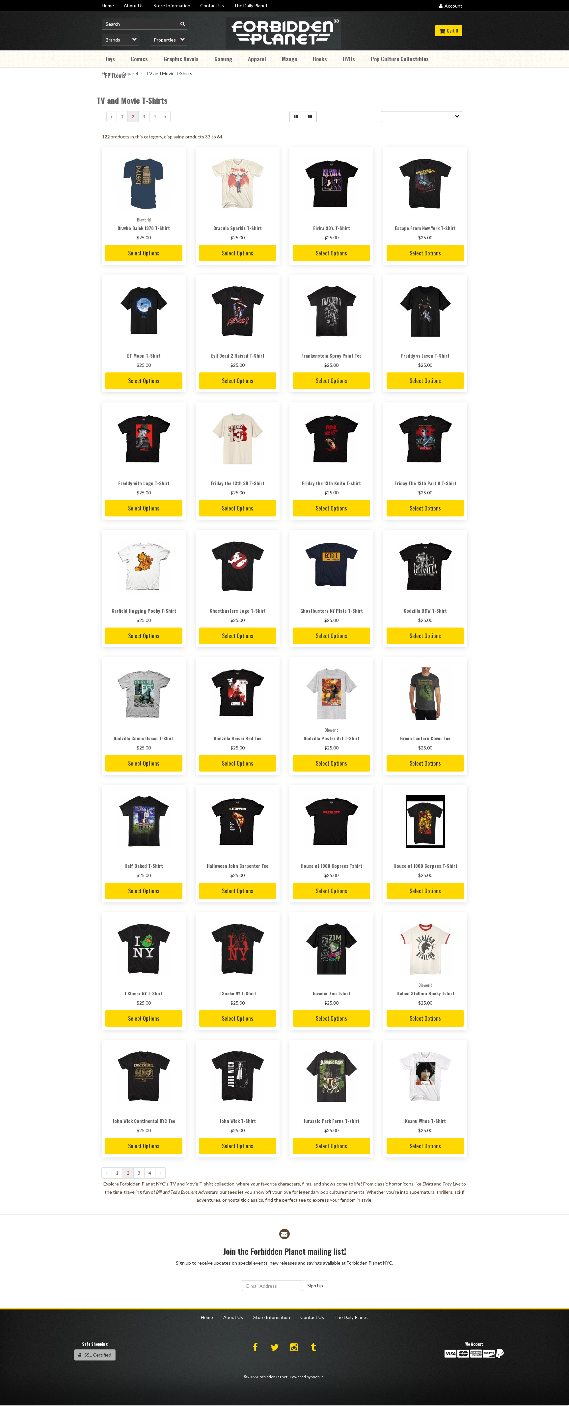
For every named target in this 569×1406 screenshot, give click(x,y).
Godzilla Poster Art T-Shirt (332, 738)
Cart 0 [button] (451, 30)
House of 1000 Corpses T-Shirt (425, 865)
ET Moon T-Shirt (144, 355)
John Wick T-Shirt (238, 1120)
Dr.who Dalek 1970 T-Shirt (144, 227)
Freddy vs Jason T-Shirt (425, 355)
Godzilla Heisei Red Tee (237, 738)
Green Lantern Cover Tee (425, 738)
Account (452, 6)
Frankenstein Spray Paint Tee (331, 355)
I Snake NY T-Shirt (237, 993)
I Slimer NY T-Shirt (144, 993)
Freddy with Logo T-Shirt (144, 483)
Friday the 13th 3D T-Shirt (237, 483)
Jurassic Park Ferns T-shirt (332, 1120)
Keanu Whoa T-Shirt (425, 1120)
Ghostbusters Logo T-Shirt (238, 610)
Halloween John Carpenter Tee (237, 865)
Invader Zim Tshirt (331, 993)
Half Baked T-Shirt (143, 865)
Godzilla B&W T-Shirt (425, 610)
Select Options (143, 253)
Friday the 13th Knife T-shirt (331, 483)
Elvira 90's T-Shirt (331, 227)
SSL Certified (96, 1355)
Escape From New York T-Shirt (425, 227)
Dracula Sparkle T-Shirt (237, 227)
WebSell (318, 1376)
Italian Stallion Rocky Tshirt (425, 993)
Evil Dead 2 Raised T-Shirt (237, 355)
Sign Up (315, 1285)
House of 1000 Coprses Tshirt (331, 865)
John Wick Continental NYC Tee (144, 1120)
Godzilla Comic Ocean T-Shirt (144, 738)
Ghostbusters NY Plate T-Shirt (331, 610)
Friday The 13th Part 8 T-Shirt (425, 483)
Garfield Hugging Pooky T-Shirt (144, 610)
